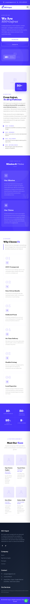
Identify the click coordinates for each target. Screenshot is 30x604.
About (2, 555)
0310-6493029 (23, 2)
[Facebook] (2, 546)
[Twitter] (10, 460)
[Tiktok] (6, 546)
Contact (3, 563)
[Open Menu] (27, 7)
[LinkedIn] (7, 460)
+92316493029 (8, 576)
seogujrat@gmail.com (10, 2)
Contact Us (15, 44)
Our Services (15, 39)
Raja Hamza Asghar (6, 558)
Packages (3, 561)
